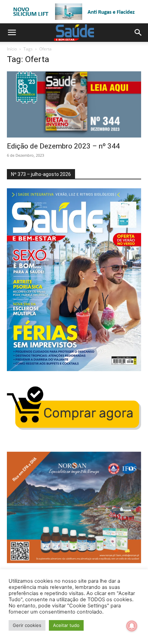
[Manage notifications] (131, 625)
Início (12, 49)
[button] (12, 32)
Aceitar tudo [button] (66, 625)
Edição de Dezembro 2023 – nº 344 (63, 146)
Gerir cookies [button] (27, 625)
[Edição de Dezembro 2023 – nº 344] (74, 104)
